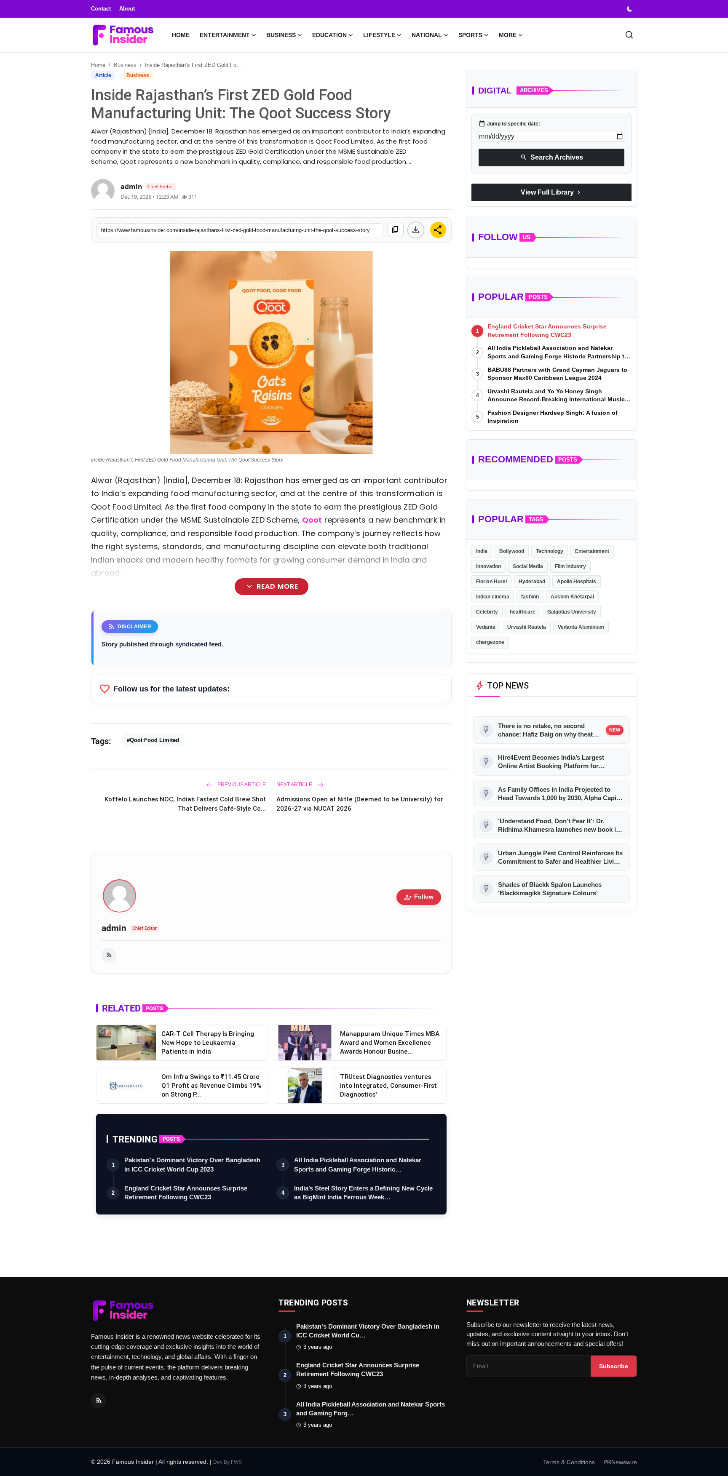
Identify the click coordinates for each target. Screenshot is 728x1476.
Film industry (570, 566)
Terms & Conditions (569, 1462)
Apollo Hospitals (576, 582)
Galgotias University (571, 612)
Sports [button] (470, 35)
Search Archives (551, 157)
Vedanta (485, 627)
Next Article (294, 784)
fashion (530, 597)
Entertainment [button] (225, 35)
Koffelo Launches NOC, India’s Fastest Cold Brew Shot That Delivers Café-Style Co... (185, 803)
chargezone (490, 642)
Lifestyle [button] (379, 35)
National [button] (427, 35)
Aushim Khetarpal (572, 597)
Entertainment (592, 551)
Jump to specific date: (509, 124)
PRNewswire (620, 1462)
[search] (629, 35)
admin (114, 928)
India (481, 551)
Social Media (528, 566)
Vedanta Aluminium (581, 627)
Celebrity (487, 612)
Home (181, 35)
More (508, 35)
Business (125, 65)
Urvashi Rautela (526, 627)
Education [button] (329, 35)
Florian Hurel (491, 582)
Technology (549, 551)
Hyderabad (532, 582)
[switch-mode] (630, 9)
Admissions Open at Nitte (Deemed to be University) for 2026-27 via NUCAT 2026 (359, 803)
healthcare (522, 612)
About (127, 8)
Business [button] (281, 35)
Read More (271, 587)
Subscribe (613, 1366)
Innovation (488, 566)
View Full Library (551, 192)
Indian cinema (492, 597)
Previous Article (241, 784)
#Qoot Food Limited (153, 740)
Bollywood (511, 551)
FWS (236, 1462)
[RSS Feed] (109, 955)
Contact (101, 8)
